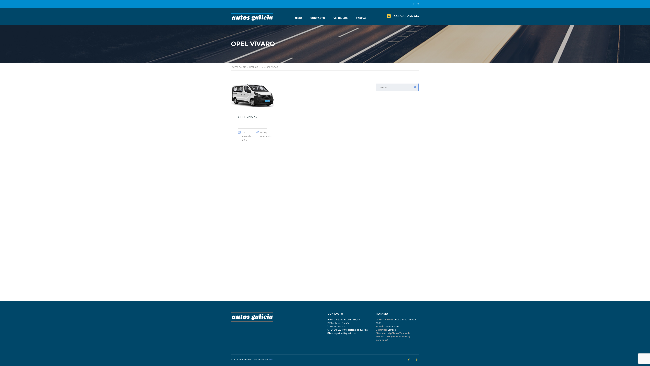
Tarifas (361, 17)
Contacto (317, 17)
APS (271, 359)
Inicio (298, 17)
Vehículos (340, 17)
